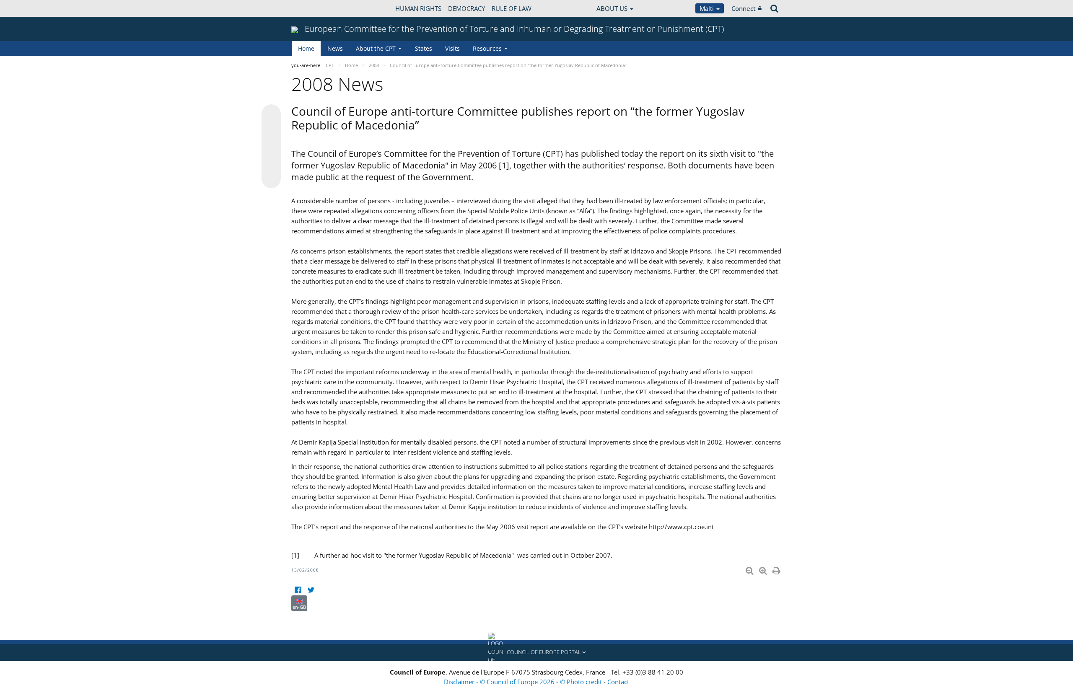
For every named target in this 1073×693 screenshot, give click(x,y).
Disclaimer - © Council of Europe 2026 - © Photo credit (524, 681)
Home (306, 48)
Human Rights (418, 8)
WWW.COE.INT (312, 8)
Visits (452, 48)
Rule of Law (511, 8)
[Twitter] (310, 590)
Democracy (466, 8)
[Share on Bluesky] (271, 115)
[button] (536, 652)
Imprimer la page (777, 569)
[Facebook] (297, 590)
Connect (743, 8)
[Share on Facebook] (271, 146)
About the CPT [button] (376, 48)
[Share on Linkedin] (271, 162)
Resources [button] (487, 48)
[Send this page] (271, 178)
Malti (707, 8)
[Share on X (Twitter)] (271, 130)
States (423, 48)
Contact (618, 681)
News (335, 48)
